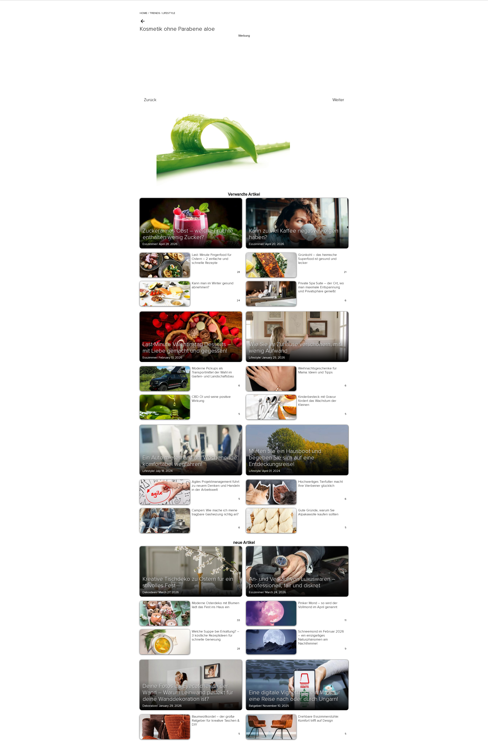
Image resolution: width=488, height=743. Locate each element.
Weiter (338, 99)
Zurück (150, 99)
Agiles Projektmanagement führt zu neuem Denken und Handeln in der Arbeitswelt (216, 485)
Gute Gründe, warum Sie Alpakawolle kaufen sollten (318, 512)
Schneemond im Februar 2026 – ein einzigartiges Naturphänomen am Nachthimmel (321, 637)
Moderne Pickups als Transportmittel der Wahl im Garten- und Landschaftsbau (213, 372)
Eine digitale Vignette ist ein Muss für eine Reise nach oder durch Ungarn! (294, 696)
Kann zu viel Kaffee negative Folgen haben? (293, 234)
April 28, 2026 (168, 244)
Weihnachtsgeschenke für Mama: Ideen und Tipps (317, 370)
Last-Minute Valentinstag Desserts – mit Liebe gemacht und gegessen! (187, 347)
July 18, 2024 (164, 471)
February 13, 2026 (170, 357)
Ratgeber (255, 706)
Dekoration (150, 706)
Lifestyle (168, 13)
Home (143, 13)
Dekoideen (150, 592)
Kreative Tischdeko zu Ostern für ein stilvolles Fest (188, 582)
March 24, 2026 (275, 592)
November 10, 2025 (276, 706)
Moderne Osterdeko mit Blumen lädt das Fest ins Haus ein (215, 605)
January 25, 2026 (273, 357)
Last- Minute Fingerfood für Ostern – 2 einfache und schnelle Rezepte (211, 259)
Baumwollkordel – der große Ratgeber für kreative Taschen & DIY (216, 720)
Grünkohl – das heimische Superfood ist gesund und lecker (317, 259)
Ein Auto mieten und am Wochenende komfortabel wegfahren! (190, 461)
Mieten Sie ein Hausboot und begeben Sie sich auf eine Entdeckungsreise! (285, 458)
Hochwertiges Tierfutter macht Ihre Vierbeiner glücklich (320, 483)
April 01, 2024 (271, 471)
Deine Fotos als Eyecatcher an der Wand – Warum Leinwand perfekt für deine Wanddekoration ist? (188, 693)
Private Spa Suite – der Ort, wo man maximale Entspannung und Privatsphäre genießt (321, 287)
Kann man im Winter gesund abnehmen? (212, 285)
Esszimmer (150, 244)
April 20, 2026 (274, 244)
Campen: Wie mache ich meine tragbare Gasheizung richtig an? (215, 512)
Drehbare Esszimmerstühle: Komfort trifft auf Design (318, 718)
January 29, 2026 (170, 706)
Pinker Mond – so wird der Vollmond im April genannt (317, 605)
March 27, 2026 (169, 592)
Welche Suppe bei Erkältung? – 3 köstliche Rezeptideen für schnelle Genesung (215, 635)
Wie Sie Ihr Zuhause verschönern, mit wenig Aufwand (295, 347)
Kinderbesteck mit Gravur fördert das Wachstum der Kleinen (317, 401)
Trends (155, 13)
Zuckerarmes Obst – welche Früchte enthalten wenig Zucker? (188, 234)
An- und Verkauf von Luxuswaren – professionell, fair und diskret (292, 582)
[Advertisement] (244, 65)
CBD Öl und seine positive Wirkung (211, 399)
